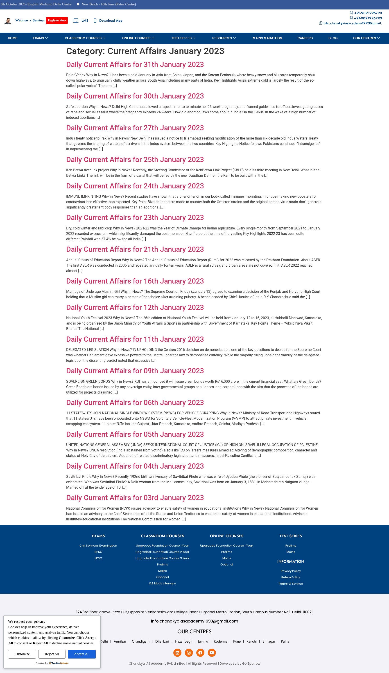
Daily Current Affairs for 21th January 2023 (135, 249)
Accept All (81, 654)
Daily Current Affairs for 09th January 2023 (135, 370)
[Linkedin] (177, 653)
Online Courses (136, 38)
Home (12, 38)
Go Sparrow (251, 663)
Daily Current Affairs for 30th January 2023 (135, 96)
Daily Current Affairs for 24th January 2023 (135, 186)
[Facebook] (200, 653)
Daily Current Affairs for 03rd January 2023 (135, 497)
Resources (222, 38)
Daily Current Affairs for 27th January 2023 (135, 128)
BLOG (333, 38)
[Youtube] (212, 653)
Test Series (181, 38)
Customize (22, 654)
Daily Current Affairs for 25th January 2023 (135, 159)
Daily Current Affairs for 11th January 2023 (135, 339)
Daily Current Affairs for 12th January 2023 (135, 307)
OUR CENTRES (364, 38)
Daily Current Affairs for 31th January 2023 (135, 64)
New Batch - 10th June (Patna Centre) (95, 4)
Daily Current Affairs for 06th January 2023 (135, 402)
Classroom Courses (83, 38)
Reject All (52, 654)
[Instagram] (189, 653)
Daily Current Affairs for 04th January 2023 (135, 466)
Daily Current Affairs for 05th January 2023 (135, 434)
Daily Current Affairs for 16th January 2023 (135, 281)
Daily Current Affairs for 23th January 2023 (135, 217)
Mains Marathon (267, 38)
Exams (38, 38)
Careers (305, 38)
